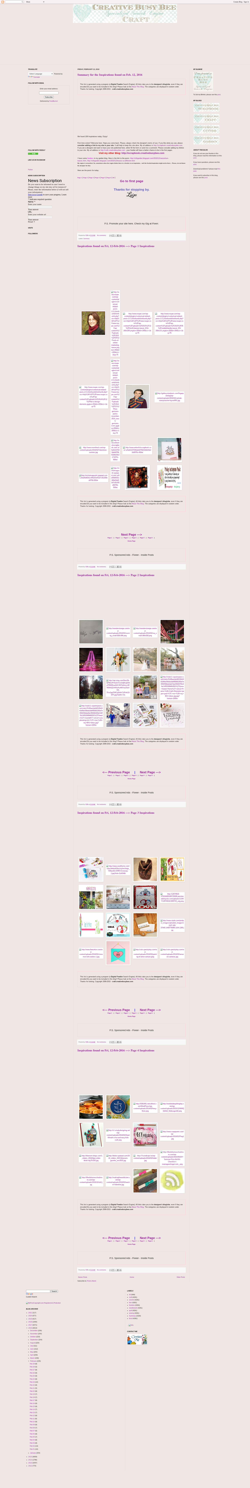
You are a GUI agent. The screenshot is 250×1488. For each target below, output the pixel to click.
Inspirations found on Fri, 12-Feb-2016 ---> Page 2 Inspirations (115, 575)
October (33, 1337)
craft (130, 1297)
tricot (130, 1318)
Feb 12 (32, 1415)
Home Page (131, 541)
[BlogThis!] (113, 235)
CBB (87, 235)
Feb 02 (32, 1446)
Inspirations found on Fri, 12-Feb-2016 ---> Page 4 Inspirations (115, 1050)
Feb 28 (32, 1367)
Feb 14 (32, 1409)
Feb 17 (32, 1400)
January (33, 1453)
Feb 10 (32, 1422)
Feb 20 (32, 1391)
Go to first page (131, 181)
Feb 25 (32, 1376)
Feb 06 (32, 1434)
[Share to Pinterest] (120, 235)
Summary (86, 238)
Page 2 (117, 538)
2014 (30, 1460)
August (33, 1343)
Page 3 (125, 538)
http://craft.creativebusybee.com (112, 150)
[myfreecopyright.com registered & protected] (43, 1303)
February (33, 1361)
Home (132, 1277)
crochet (131, 1300)
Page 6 (150, 538)
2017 (30, 1325)
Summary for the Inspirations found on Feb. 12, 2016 (109, 74)
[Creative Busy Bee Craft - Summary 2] (33, 154)
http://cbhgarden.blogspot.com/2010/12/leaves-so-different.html (111, 161)
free (130, 1302)
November (34, 1334)
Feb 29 (32, 1364)
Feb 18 (32, 1397)
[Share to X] (115, 235)
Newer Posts (82, 1277)
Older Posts (181, 1277)
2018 (30, 1322)
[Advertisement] (125, 47)
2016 (30, 1328)
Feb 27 (32, 1370)
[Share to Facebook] (118, 235)
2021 (30, 1313)
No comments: (102, 235)
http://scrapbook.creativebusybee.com (167, 145)
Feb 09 (32, 1425)
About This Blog (138, 87)
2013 (30, 1463)
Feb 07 (32, 1431)
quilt (130, 1310)
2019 (30, 1319)
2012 (30, 1466)
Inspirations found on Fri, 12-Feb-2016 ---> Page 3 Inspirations (115, 812)
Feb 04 (32, 1440)
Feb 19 (32, 1394)
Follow (30, 170)
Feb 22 (32, 1385)
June (32, 1349)
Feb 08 (32, 1428)
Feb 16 (32, 1403)
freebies (132, 1305)
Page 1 (110, 538)
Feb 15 (32, 1406)
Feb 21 (32, 1388)
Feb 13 (32, 1412)
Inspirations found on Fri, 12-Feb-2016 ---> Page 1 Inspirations (115, 246)
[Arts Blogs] (127, 1325)
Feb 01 (32, 1449)
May (32, 1352)
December (34, 1331)
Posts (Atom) (91, 1281)
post (218, 95)
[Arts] (131, 1325)
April (32, 1355)
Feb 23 (32, 1382)
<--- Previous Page (116, 772)
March (32, 1358)
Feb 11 (32, 1419)
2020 (30, 1316)
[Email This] (110, 235)
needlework (133, 1308)
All (130, 1295)
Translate (36, 77)
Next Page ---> (131, 534)
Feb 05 (32, 1437)
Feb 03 (32, 1443)
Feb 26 (32, 1373)
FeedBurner (53, 101)
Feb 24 (32, 1379)
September (34, 1340)
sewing (131, 1313)
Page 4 (133, 538)
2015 (30, 1457)
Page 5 (141, 538)
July (31, 1346)
